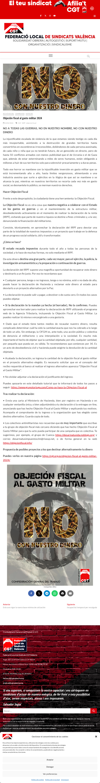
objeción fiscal (31, 123)
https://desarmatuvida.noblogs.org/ (75, 434)
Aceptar (50, 759)
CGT (19, 123)
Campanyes (20, 114)
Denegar (50, 767)
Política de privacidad (52, 780)
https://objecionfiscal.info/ (17, 442)
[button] (96, 736)
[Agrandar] (89, 468)
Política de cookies (37, 780)
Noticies (29, 114)
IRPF (24, 123)
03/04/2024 (8, 123)
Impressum (65, 780)
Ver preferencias (50, 774)
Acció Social (8, 114)
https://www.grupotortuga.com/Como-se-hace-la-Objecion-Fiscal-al (49, 387)
